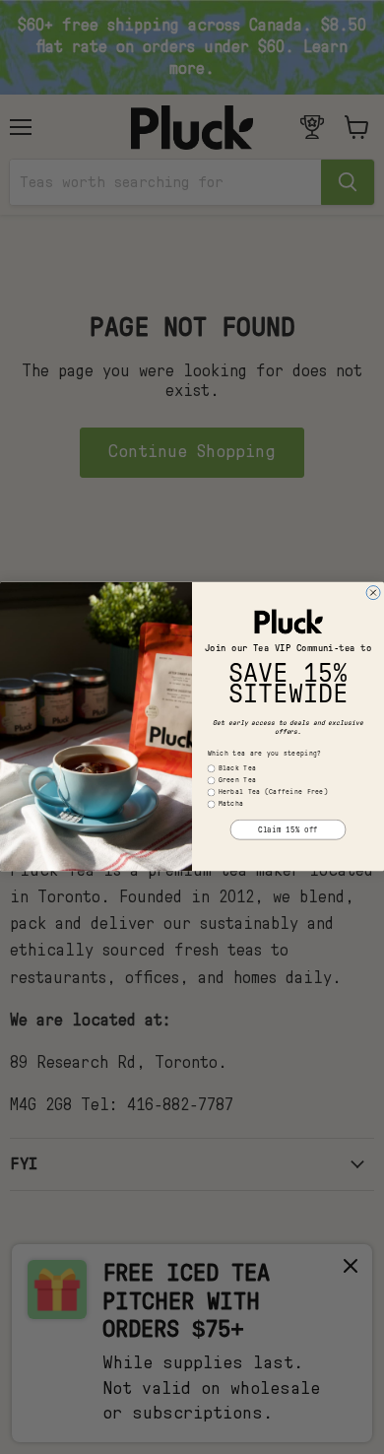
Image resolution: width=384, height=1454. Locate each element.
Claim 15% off (288, 830)
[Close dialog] (373, 593)
